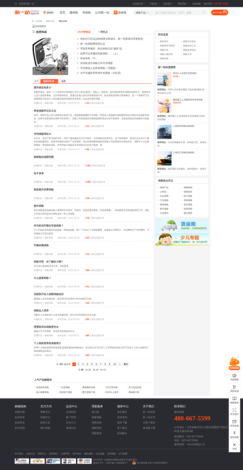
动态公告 (30, 453)
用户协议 (77, 453)
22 (88, 238)
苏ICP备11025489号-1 (117, 462)
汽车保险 (164, 200)
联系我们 (53, 453)
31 (88, 126)
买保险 (86, 12)
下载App (153, 3)
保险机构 (188, 187)
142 (88, 165)
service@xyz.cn (196, 444)
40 (88, 355)
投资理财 (188, 209)
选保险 (122, 12)
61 (88, 286)
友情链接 (111, 453)
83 (88, 319)
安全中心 (71, 422)
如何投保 (20, 417)
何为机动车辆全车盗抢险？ (49, 225)
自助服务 (167, 3)
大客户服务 (149, 422)
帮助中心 (42, 453)
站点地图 (100, 453)
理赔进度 (97, 422)
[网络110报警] (69, 461)
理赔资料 (97, 427)
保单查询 (122, 417)
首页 (62, 12)
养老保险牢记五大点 (45, 110)
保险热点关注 (165, 180)
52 (88, 303)
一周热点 (103, 31)
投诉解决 (122, 433)
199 (88, 182)
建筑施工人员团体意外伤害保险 (188, 99)
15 (88, 103)
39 (88, 198)
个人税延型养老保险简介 (47, 343)
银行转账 (45, 427)
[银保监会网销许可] (84, 461)
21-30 (95, 370)
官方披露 (123, 453)
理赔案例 (97, 433)
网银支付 (45, 411)
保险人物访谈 (166, 54)
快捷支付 (45, 417)
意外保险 (39, 205)
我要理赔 (97, 417)
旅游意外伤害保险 (44, 189)
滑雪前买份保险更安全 (46, 326)
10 (114, 364)
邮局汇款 (45, 422)
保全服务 (122, 411)
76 (88, 218)
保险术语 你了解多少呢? (48, 261)
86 (88, 270)
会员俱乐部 (138, 3)
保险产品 (164, 187)
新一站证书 (149, 417)
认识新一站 (102, 12)
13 (88, 254)
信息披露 (196, 3)
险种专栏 (164, 41)
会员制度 (71, 411)
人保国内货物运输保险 (183, 126)
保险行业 (164, 50)
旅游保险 (164, 204)
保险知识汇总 (189, 45)
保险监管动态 (189, 50)
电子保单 (37, 69)
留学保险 (164, 209)
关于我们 (19, 453)
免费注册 (20, 411)
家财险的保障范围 (44, 156)
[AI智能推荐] (39, 26)
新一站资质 (149, 411)
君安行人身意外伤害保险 (184, 73)
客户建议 (122, 427)
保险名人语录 (41, 310)
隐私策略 (88, 453)
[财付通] (37, 461)
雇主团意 (188, 213)
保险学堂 (50, 21)
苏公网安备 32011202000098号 (152, 462)
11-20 (88, 370)
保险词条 (164, 58)
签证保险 (188, 204)
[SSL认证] (22, 461)
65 (88, 149)
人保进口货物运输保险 (183, 152)
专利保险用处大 (42, 133)
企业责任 (164, 213)
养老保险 (188, 200)
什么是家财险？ (42, 277)
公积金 (163, 191)
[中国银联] (53, 461)
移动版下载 (149, 427)
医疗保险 (188, 196)
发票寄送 (20, 422)
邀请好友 (71, 427)
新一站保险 (37, 21)
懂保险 (74, 12)
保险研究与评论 (167, 45)
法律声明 (65, 453)
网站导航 (182, 3)
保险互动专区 (189, 41)
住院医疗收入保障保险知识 (49, 294)
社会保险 (164, 196)
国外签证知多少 (42, 87)
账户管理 (71, 417)
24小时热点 (84, 31)
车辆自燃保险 (41, 245)
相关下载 (122, 422)
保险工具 (187, 54)
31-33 (103, 370)
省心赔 (95, 411)
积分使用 (20, 427)
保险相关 (188, 191)
